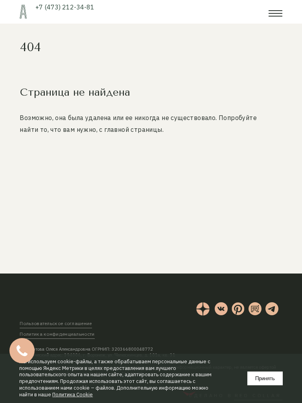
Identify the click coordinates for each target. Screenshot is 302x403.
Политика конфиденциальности (57, 334)
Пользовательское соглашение (56, 323)
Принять (265, 378)
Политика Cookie (72, 395)
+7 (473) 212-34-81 (64, 7)
